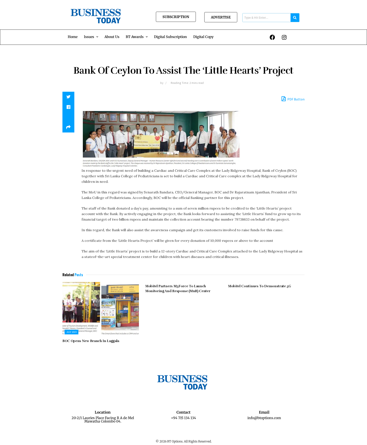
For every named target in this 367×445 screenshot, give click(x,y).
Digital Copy (203, 37)
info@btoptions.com (264, 418)
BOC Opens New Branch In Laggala (90, 341)
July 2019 (71, 332)
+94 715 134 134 (183, 418)
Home (73, 37)
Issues (89, 37)
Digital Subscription (170, 37)
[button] (91, 37)
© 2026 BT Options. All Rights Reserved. (184, 441)
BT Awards (135, 37)
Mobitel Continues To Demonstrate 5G (259, 286)
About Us (111, 37)
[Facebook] (272, 37)
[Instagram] (284, 37)
